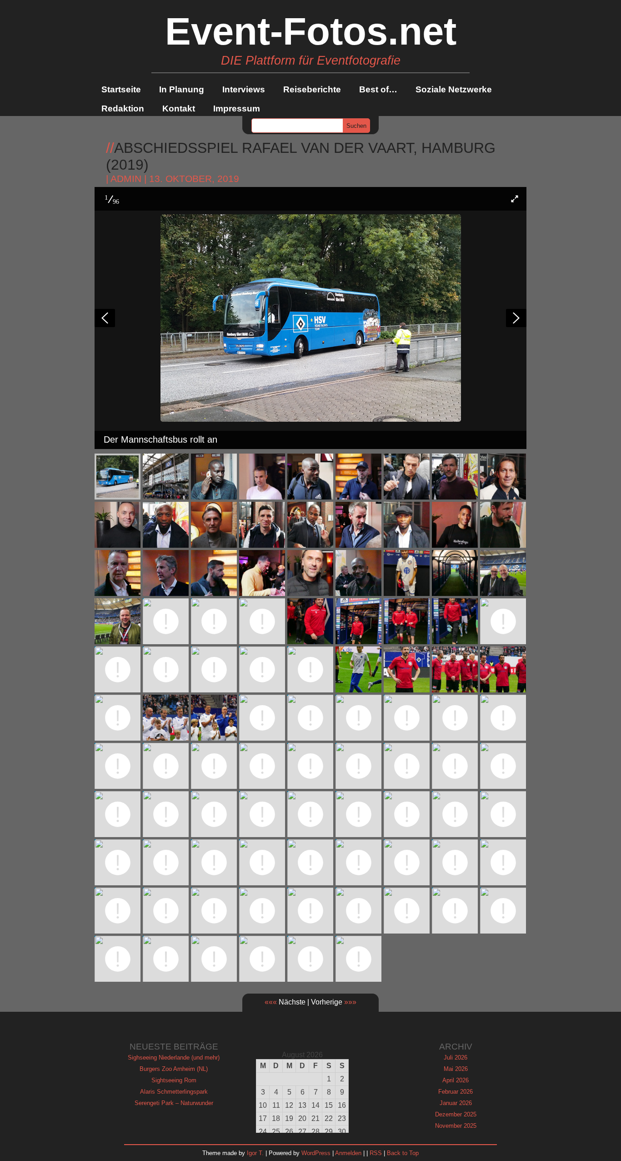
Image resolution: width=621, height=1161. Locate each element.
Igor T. (255, 1153)
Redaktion (122, 108)
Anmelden (348, 1153)
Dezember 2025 (455, 1114)
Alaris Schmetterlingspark (174, 1091)
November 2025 (455, 1125)
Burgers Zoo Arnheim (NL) (174, 1068)
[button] (514, 198)
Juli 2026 (455, 1057)
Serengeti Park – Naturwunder (174, 1103)
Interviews (243, 89)
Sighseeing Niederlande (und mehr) (174, 1057)
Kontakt (178, 108)
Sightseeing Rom (173, 1080)
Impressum (236, 108)
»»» (350, 1002)
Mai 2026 (456, 1068)
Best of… (378, 89)
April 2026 (455, 1080)
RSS (376, 1153)
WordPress (316, 1153)
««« (271, 1002)
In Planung (181, 89)
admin (125, 178)
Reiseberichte (312, 89)
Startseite (121, 89)
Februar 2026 (455, 1091)
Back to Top (403, 1153)
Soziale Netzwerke (454, 89)
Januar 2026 (456, 1103)
